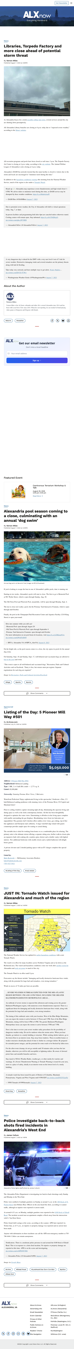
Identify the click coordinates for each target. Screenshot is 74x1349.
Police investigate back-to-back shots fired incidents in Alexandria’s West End (34, 1125)
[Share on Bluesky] (63, 320)
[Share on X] (57, 320)
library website (21, 130)
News (6, 41)
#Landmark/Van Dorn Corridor (43, 1269)
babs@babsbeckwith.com (13, 860)
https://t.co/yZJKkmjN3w (56, 635)
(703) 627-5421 (9, 863)
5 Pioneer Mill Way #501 (20, 781)
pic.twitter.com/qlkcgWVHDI (16, 220)
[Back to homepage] (6, 3)
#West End (10, 1274)
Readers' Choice (36, 1331)
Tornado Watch (39, 182)
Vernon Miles (12, 61)
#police (62, 1269)
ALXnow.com (12, 722)
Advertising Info (36, 1309)
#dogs (8, 682)
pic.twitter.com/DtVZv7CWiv (16, 272)
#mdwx (57, 270)
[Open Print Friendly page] (68, 320)
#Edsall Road (21, 1269)
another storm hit (62, 965)
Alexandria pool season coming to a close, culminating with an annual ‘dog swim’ (36, 516)
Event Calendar (36, 1316)
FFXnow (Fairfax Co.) (58, 1312)
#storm (8, 321)
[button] (64, 775)
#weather (20, 321)
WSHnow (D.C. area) (58, 1334)
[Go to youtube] (18, 1333)
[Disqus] (37, 399)
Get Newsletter (61, 3)
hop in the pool (9, 659)
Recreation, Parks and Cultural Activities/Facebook (29, 675)
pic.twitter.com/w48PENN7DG (17, 1251)
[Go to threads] (23, 1333)
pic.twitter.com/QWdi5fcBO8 (16, 637)
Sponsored (8, 707)
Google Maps (16, 1262)
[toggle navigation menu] (71, 3)
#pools (28, 682)
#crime (8, 1269)
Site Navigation (35, 1334)
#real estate (29, 871)
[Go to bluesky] (28, 1333)
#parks (18, 682)
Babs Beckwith (9, 858)
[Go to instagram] (13, 1333)
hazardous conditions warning (26, 179)
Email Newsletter (36, 1312)
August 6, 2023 (44, 642)
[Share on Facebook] (52, 320)
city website (46, 164)
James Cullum (12, 1135)
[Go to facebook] (8, 1333)
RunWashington (57, 1331)
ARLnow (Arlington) (58, 1305)
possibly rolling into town (36, 120)
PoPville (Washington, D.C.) (61, 1321)
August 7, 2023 (32, 199)
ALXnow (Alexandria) (59, 1309)
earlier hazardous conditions (46, 955)
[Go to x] (3, 1333)
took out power (20, 968)
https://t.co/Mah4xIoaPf (41, 194)
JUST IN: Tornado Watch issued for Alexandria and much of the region (36, 895)
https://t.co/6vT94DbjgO (49, 217)
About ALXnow (35, 1305)
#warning (9, 1091)
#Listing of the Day (13, 871)
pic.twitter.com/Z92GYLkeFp (57, 1077)
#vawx (52, 270)
